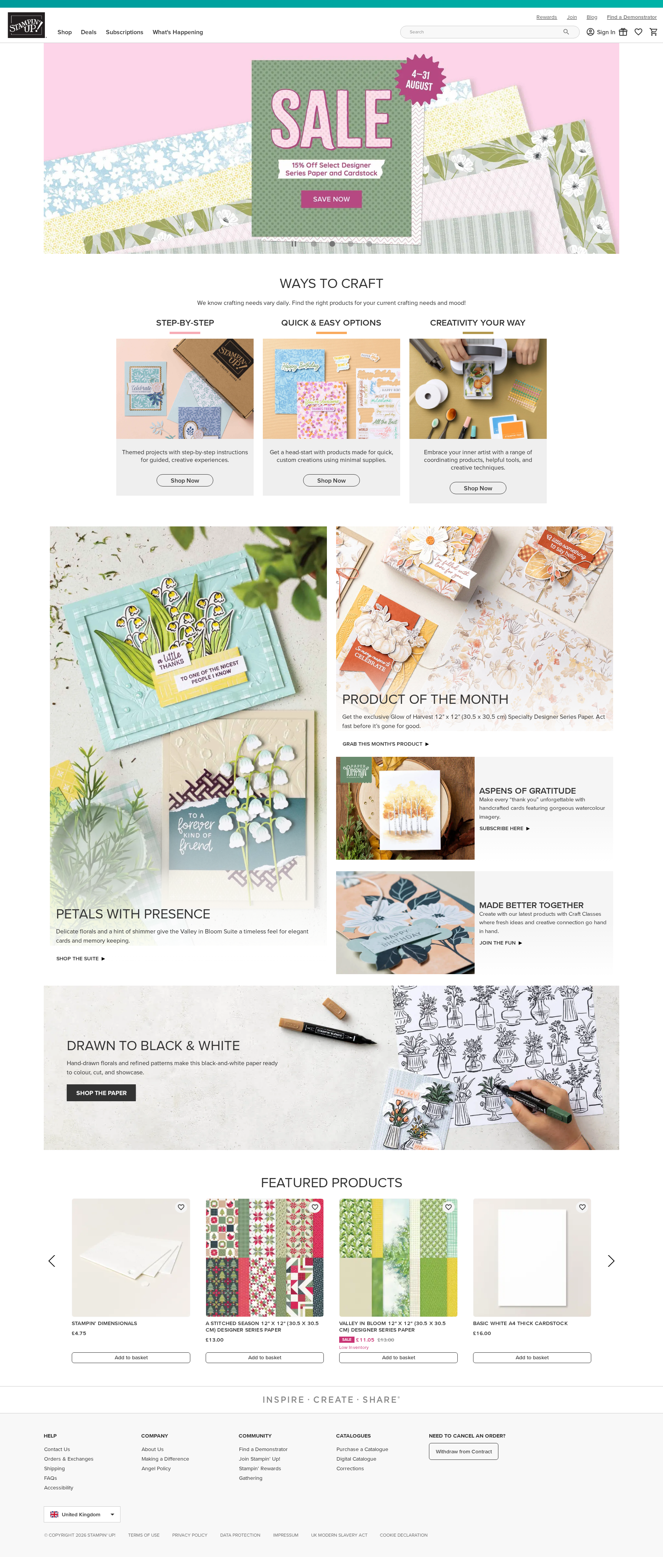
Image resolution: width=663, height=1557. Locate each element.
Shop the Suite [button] (77, 956)
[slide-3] (369, 241)
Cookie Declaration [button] (404, 1534)
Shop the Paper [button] (101, 1090)
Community (255, 1436)
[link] (638, 31)
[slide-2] (350, 241)
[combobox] (490, 32)
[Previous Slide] (52, 1269)
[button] (623, 31)
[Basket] (653, 31)
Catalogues (353, 1436)
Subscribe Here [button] (501, 826)
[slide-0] (314, 241)
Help (50, 1436)
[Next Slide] (611, 1269)
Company (154, 1436)
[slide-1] (332, 241)
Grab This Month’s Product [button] (382, 742)
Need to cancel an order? (467, 1436)
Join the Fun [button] (498, 941)
